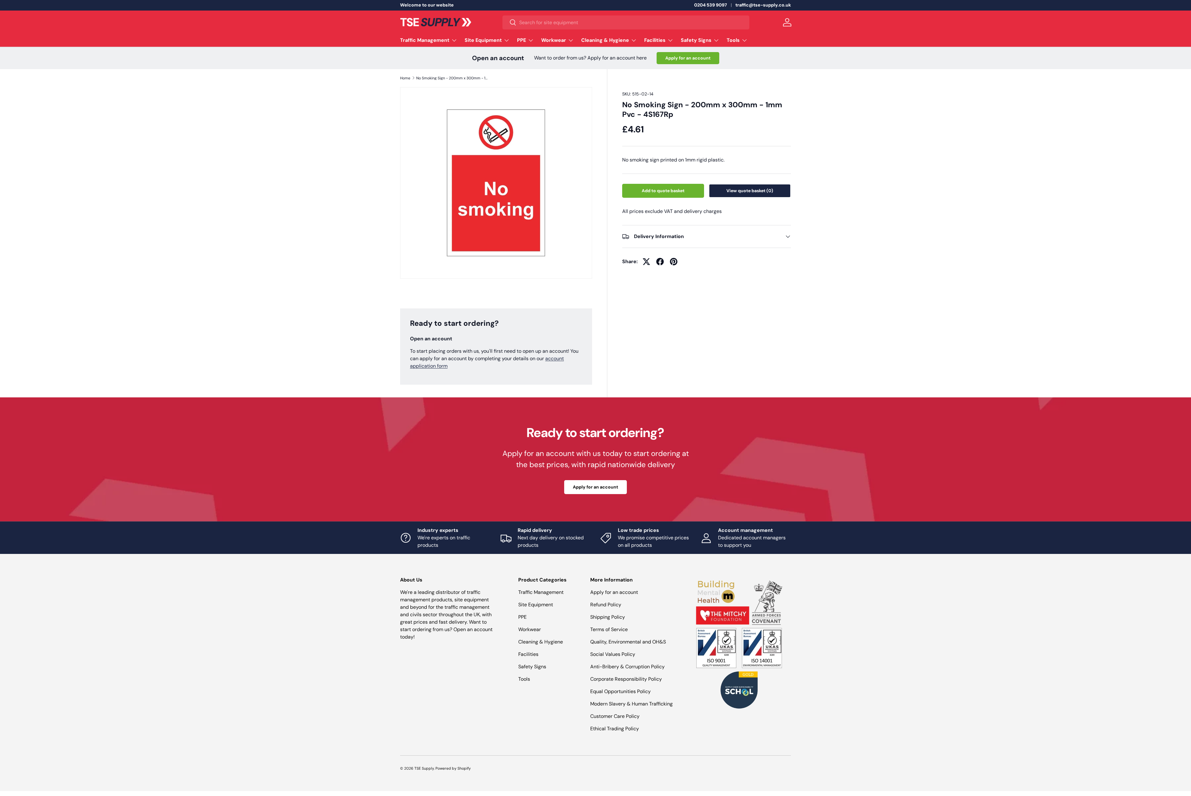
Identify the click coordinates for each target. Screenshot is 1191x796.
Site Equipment (483, 40)
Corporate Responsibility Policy (626, 679)
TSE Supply (424, 768)
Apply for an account (688, 58)
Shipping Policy (607, 617)
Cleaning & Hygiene (605, 40)
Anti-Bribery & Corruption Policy (627, 666)
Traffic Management (424, 40)
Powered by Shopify (453, 768)
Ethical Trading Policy (614, 728)
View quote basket (749, 190)
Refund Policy (605, 604)
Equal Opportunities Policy (620, 691)
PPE (521, 40)
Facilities (655, 40)
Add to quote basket (663, 190)
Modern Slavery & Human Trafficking (631, 704)
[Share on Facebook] (660, 261)
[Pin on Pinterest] (673, 261)
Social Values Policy (612, 654)
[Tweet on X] (646, 261)
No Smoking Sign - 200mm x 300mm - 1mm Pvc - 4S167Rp (453, 78)
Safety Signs (696, 40)
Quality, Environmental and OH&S (628, 642)
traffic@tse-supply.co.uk (763, 5)
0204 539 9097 (710, 5)
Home (405, 78)
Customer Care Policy (615, 716)
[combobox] (625, 22)
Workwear (553, 40)
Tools (733, 40)
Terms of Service (609, 629)
